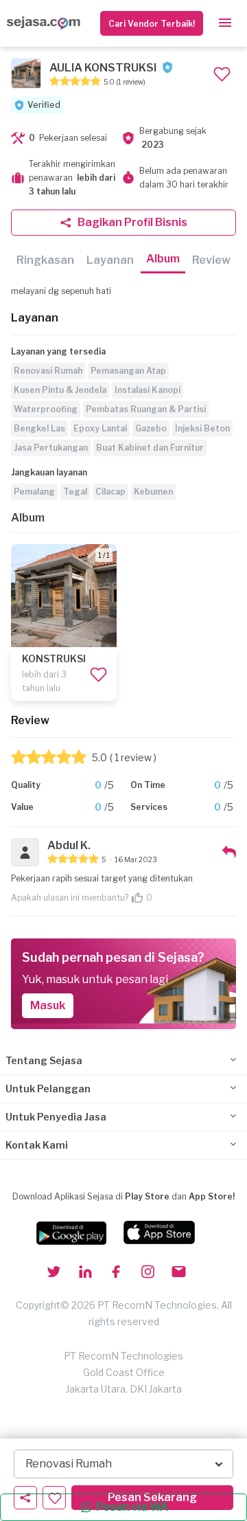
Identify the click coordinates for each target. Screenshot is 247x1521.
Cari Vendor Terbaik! (151, 24)
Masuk (47, 1005)
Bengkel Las (39, 428)
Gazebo (151, 428)
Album (163, 258)
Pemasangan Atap (128, 370)
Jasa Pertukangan (51, 447)
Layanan (110, 260)
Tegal (75, 491)
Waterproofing (46, 409)
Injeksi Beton (202, 428)
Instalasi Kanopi (147, 390)
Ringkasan (45, 260)
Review (211, 260)
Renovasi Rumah (48, 370)
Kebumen (153, 491)
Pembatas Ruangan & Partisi (146, 409)
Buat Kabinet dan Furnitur (150, 447)
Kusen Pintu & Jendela (60, 390)
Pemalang (34, 491)
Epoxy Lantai (100, 428)
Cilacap (110, 491)
